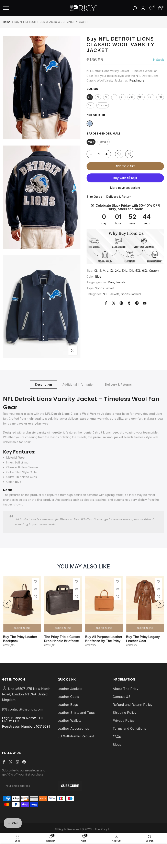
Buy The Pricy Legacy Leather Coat (143, 639)
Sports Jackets (131, 294)
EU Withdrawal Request (75, 736)
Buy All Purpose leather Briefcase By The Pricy (103, 639)
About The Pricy (125, 689)
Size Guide (94, 196)
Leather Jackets (69, 689)
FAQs (117, 737)
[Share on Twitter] (113, 303)
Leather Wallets (69, 720)
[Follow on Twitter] (10, 761)
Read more (137, 80)
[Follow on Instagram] (17, 761)
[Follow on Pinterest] (24, 761)
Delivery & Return (118, 196)
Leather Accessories (73, 728)
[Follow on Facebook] (4, 761)
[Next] (160, 604)
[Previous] (7, 604)
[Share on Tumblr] (129, 303)
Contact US (122, 697)
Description (43, 384)
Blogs (117, 744)
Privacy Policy (124, 720)
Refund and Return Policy (133, 705)
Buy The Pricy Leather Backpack (20, 639)
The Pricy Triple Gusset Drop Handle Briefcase (62, 639)
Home (6, 21)
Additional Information (78, 384)
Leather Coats (68, 697)
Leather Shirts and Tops (76, 713)
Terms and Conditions (129, 728)
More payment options (125, 187)
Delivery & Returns (118, 384)
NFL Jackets (111, 294)
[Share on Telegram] (137, 303)
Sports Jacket (104, 288)
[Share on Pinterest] (121, 303)
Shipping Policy (124, 713)
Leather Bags (67, 705)
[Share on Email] (144, 303)
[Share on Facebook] (106, 303)
